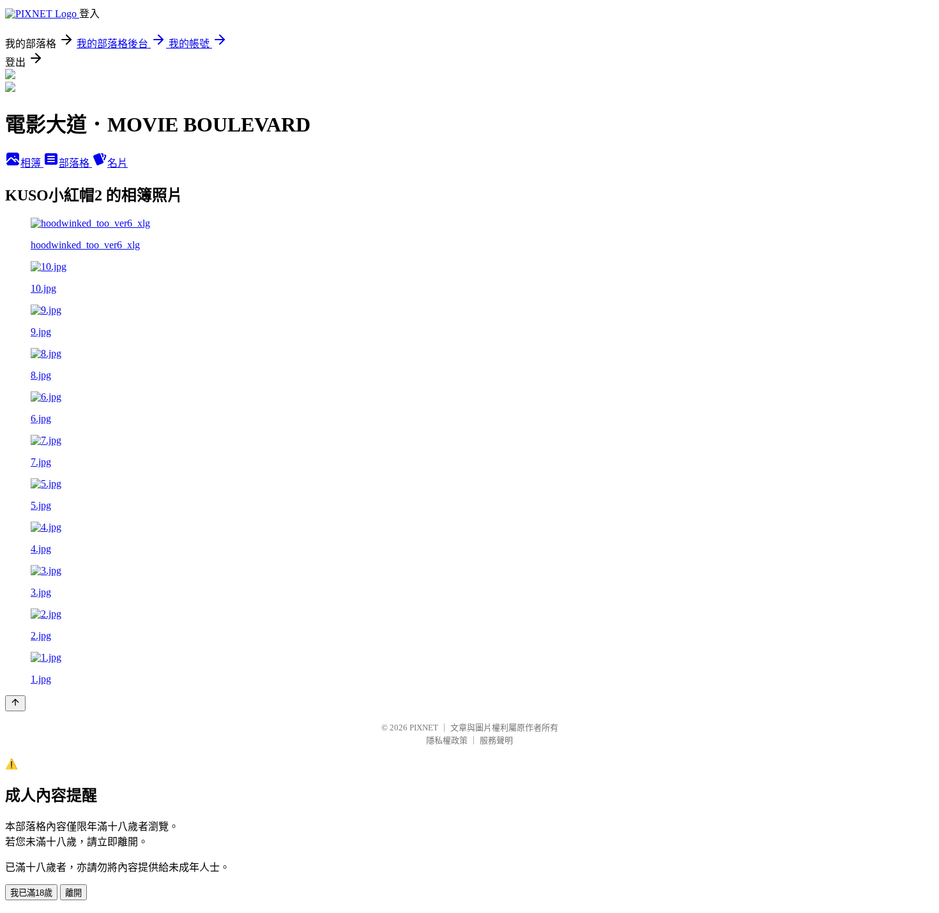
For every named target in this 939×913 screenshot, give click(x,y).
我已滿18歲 (31, 893)
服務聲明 (496, 740)
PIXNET (423, 727)
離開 (73, 893)
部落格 (75, 163)
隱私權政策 (447, 740)
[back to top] (15, 703)
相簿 (31, 163)
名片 (117, 163)
